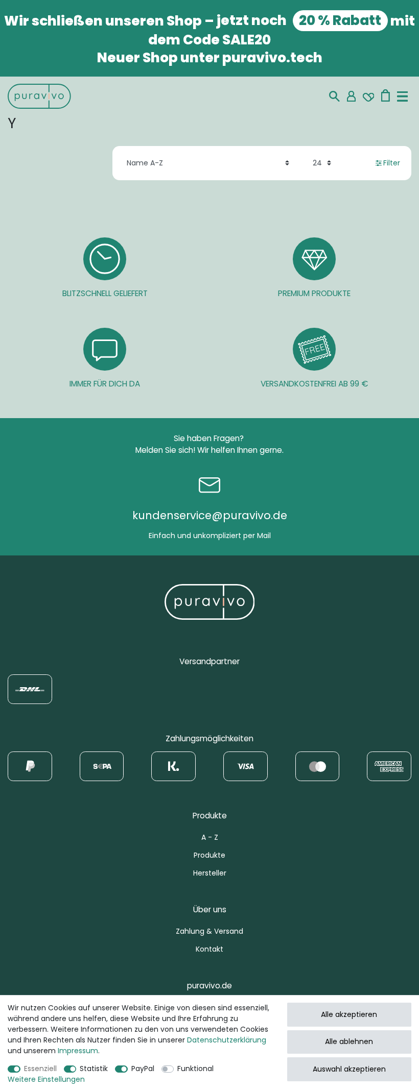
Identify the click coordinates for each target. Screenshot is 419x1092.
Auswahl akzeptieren (349, 1069)
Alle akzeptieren (349, 1014)
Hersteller (209, 873)
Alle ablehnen (349, 1041)
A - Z (209, 837)
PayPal (142, 1068)
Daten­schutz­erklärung (226, 1040)
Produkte (209, 855)
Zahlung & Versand (209, 931)
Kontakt (209, 949)
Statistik (94, 1068)
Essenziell (40, 1068)
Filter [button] (391, 163)
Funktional (195, 1068)
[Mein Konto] (351, 96)
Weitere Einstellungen (46, 1079)
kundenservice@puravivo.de (209, 515)
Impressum (78, 1051)
